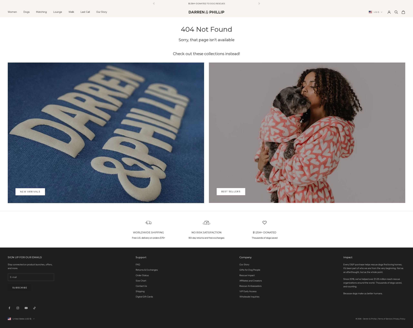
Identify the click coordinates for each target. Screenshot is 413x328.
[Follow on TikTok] (34, 308)
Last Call (85, 12)
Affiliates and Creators (250, 280)
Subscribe (19, 287)
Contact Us (141, 286)
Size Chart (141, 280)
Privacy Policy (399, 319)
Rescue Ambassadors (250, 286)
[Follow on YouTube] (26, 308)
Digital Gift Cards (144, 296)
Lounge (57, 12)
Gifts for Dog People (249, 269)
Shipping (140, 291)
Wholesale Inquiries (249, 296)
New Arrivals (30, 191)
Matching (41, 12)
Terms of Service (385, 319)
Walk (71, 12)
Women (12, 12)
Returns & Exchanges (147, 269)
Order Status (142, 275)
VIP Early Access (248, 291)
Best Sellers (231, 191)
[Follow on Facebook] (9, 308)
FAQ (138, 264)
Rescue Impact (247, 275)
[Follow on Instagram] (17, 308)
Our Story (101, 12)
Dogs (26, 12)
